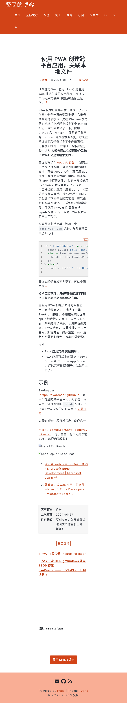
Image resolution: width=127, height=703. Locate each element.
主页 (17, 15)
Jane (84, 690)
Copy (86, 240)
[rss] (16, 27)
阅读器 (55, 553)
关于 (58, 15)
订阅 (81, 15)
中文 (96, 15)
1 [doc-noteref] (46, 102)
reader (81, 553)
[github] (63, 682)
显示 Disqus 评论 (63, 659)
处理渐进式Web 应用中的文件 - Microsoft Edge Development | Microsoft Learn (66, 489)
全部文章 (32, 15)
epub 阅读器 (65, 162)
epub (68, 553)
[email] (57, 682)
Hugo (61, 690)
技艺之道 (83, 79)
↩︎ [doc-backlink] (55, 477)
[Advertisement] (63, 601)
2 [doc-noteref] (46, 285)
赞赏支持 (63, 543)
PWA (43, 553)
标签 (46, 15)
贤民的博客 (20, 4)
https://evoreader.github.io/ (60, 395)
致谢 (69, 15)
